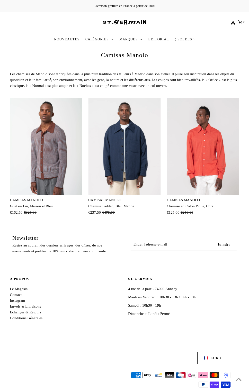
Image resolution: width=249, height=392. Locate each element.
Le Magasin (19, 289)
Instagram (17, 300)
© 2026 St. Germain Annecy (32, 385)
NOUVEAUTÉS (67, 39)
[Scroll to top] (238, 379)
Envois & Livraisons (25, 306)
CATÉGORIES (97, 39)
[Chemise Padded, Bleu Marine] (124, 146)
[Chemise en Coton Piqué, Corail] (203, 146)
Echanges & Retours (25, 312)
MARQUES (128, 39)
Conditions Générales (26, 318)
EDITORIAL (158, 39)
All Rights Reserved (71, 385)
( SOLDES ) (185, 39)
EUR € (216, 358)
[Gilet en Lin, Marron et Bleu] (46, 146)
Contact (16, 295)
